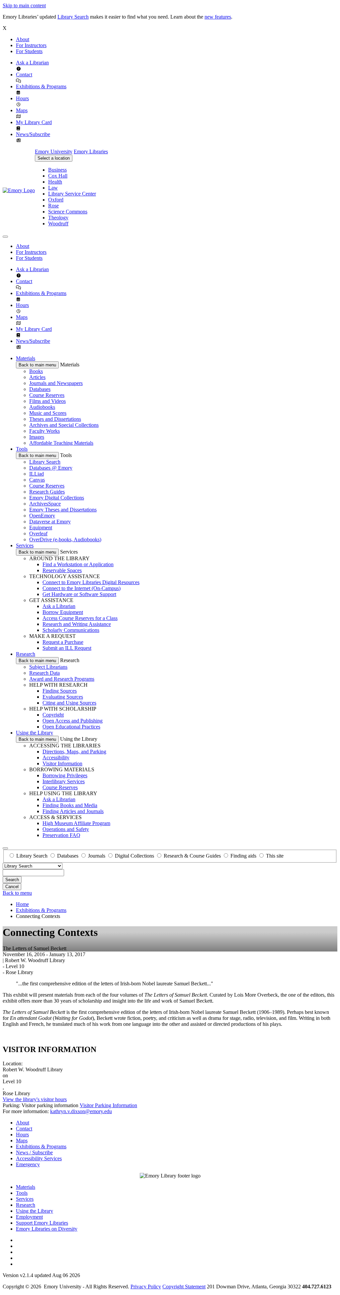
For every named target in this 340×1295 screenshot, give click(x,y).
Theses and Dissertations (55, 419)
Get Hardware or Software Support (79, 594)
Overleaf (38, 533)
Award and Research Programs (61, 679)
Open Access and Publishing (72, 721)
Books (36, 371)
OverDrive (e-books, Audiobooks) (65, 539)
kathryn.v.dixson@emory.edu (81, 1111)
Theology (58, 217)
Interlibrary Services (63, 781)
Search (12, 879)
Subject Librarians (48, 667)
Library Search (73, 17)
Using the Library (34, 732)
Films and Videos (47, 401)
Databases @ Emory (50, 468)
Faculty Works (44, 431)
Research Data (44, 673)
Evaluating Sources (62, 697)
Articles (37, 377)
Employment (29, 1217)
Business (57, 170)
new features (218, 17)
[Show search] (5, 848)
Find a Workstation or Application (78, 564)
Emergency (28, 1164)
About (22, 39)
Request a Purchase (62, 642)
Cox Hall (57, 176)
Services (25, 545)
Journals (96, 856)
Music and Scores (47, 413)
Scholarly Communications (70, 630)
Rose (53, 205)
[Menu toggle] (5, 237)
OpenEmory (42, 515)
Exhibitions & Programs (41, 86)
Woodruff (58, 223)
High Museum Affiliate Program (76, 823)
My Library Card (34, 122)
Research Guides (47, 492)
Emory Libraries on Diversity (46, 1229)
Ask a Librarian (32, 62)
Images (36, 437)
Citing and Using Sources (69, 703)
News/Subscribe (33, 134)
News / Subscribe (34, 1152)
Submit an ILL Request (66, 648)
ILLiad (36, 474)
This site (275, 856)
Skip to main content (24, 5)
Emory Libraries (91, 151)
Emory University (53, 151)
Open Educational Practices (71, 726)
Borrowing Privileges (64, 775)
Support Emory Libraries (42, 1223)
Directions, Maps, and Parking (74, 751)
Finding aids (243, 856)
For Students (29, 51)
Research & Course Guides (192, 856)
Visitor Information (62, 763)
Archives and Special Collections (64, 425)
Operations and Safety (65, 829)
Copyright (53, 715)
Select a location (54, 158)
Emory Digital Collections (56, 497)
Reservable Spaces (62, 570)
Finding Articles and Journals (73, 811)
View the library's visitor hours (35, 1099)
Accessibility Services (39, 1158)
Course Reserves (46, 395)
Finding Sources (59, 691)
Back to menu (17, 893)
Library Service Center (72, 193)
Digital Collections (134, 856)
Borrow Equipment (62, 612)
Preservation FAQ (61, 835)
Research (25, 654)
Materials (25, 358)
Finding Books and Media (69, 805)
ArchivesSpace (45, 503)
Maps (22, 110)
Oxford (55, 199)
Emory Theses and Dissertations (63, 509)
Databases (39, 389)
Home (22, 904)
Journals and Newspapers (56, 383)
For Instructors (31, 45)
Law (53, 187)
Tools (22, 449)
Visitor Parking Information (108, 1105)
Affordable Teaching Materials (61, 443)
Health (55, 182)
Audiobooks (42, 407)
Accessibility (55, 757)
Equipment (40, 527)
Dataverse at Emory (50, 521)
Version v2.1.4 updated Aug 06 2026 (41, 1275)
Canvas (37, 480)
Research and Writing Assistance (76, 624)
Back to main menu (37, 364)
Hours (22, 98)
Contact (24, 74)
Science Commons (67, 211)
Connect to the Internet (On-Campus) (81, 588)
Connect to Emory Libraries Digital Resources (90, 582)
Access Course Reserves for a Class (80, 618)
